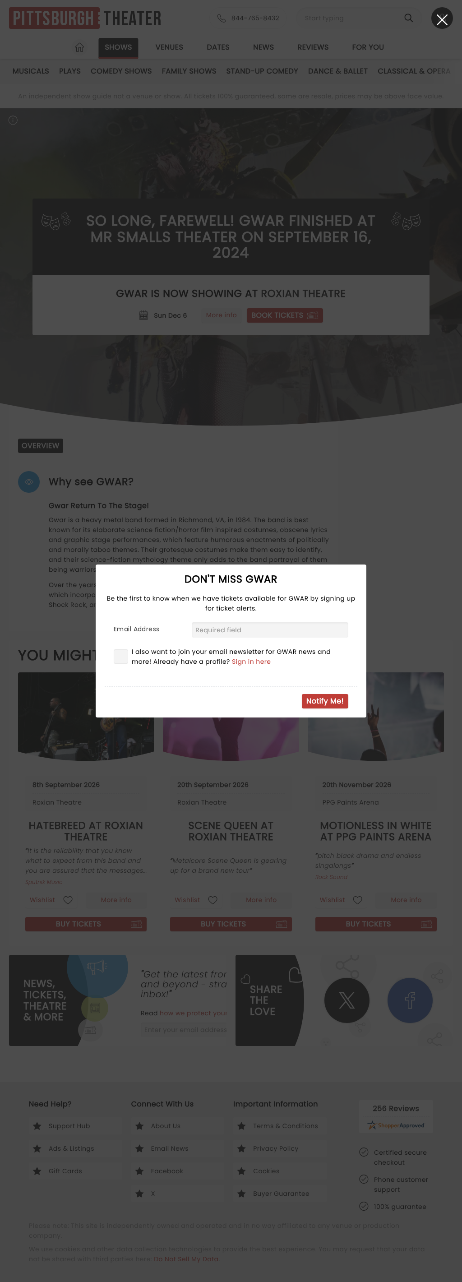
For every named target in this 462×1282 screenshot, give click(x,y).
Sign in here (251, 661)
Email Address (136, 629)
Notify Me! (325, 701)
